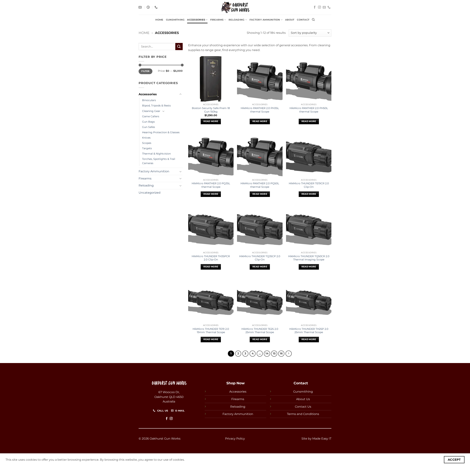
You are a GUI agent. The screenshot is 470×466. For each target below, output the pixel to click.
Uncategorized (149, 192)
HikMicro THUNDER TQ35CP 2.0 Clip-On (259, 258)
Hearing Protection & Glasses (161, 132)
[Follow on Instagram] (319, 7)
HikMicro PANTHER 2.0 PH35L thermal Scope (260, 109)
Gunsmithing (175, 19)
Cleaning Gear (151, 111)
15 (274, 353)
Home (159, 19)
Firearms (217, 19)
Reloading (236, 19)
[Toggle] (180, 94)
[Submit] (179, 46)
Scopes (146, 143)
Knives (146, 137)
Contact (303, 19)
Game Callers (150, 116)
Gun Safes (148, 127)
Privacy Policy (235, 438)
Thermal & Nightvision (156, 153)
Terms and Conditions (303, 414)
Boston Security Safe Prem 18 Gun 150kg (211, 109)
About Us (303, 399)
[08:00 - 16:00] (149, 7)
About (289, 19)
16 (281, 353)
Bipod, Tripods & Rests (156, 105)
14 (266, 353)
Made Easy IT (321, 438)
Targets (147, 148)
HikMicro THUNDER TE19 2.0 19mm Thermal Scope (211, 330)
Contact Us (303, 406)
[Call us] (329, 7)
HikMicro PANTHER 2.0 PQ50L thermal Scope (260, 185)
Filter (145, 71)
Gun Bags (148, 121)
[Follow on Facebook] (314, 7)
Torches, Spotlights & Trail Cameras (158, 161)
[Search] (313, 19)
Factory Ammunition (265, 19)
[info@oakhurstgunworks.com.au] (140, 7)
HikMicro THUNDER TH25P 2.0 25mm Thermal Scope (308, 330)
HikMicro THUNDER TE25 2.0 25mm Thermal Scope (259, 330)
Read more (210, 121)
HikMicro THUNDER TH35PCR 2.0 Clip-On (211, 258)
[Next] (288, 354)
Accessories (196, 19)
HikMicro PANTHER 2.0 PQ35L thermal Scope (211, 185)
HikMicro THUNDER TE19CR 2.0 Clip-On (309, 185)
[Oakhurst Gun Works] (235, 7)
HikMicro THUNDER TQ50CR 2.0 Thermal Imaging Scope (308, 258)
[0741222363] (156, 7)
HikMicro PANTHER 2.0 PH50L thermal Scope (309, 109)
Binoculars (149, 100)
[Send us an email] (324, 7)
